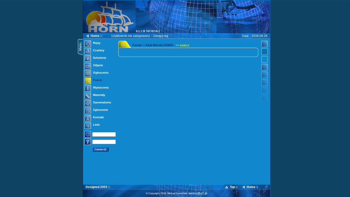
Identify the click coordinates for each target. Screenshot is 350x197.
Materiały (98, 94)
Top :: (234, 187)
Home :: (96, 36)
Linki (96, 124)
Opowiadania (101, 102)
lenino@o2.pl (198, 193)
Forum (97, 80)
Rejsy (96, 42)
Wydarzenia (100, 87)
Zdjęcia (97, 65)
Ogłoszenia (100, 72)
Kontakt (98, 117)
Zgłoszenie (100, 109)
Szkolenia (99, 57)
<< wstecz (182, 45)
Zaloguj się (160, 36)
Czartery (98, 50)
